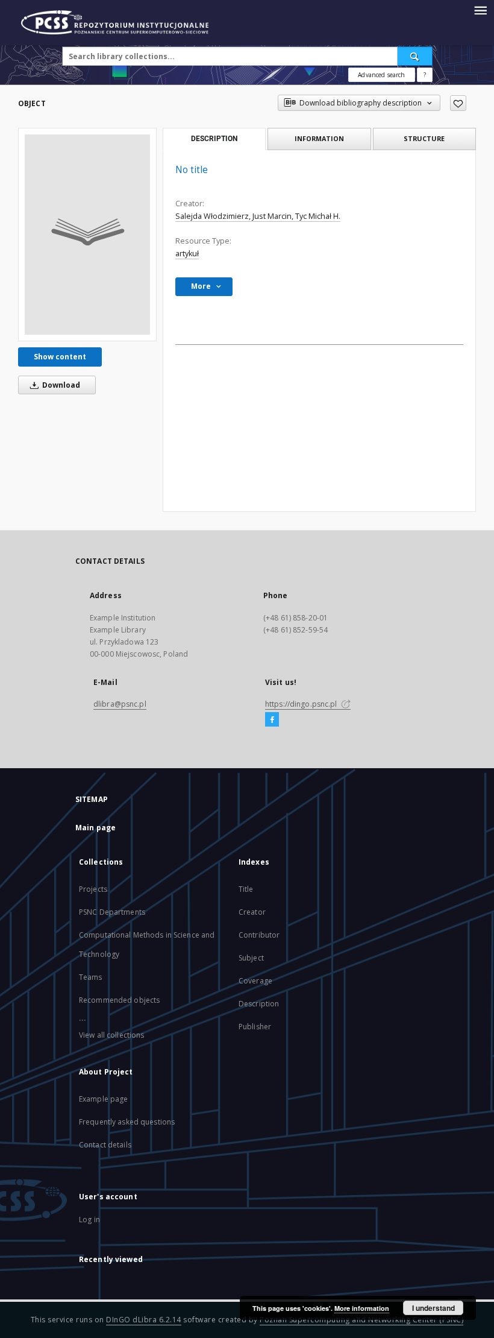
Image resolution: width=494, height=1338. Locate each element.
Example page (103, 1099)
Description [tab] (214, 138)
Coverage (255, 981)
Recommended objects (119, 1000)
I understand (433, 1307)
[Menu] (480, 9)
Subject (251, 958)
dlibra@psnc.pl (119, 704)
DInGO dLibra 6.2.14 (143, 1319)
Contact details (105, 1145)
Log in (89, 1219)
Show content (60, 357)
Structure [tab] (424, 138)
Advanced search (381, 75)
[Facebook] (272, 720)
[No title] (87, 234)
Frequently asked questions (127, 1122)
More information (361, 1308)
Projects (93, 889)
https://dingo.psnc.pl (302, 704)
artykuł (187, 253)
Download (60, 385)
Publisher (255, 1026)
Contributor (259, 935)
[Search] (415, 56)
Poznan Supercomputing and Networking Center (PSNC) (361, 1319)
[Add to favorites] (458, 103)
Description (259, 1004)
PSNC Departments (112, 912)
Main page (95, 827)
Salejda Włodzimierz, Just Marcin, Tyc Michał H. (257, 216)
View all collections (111, 1035)
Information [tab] (319, 138)
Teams (90, 977)
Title (246, 889)
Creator (252, 912)
